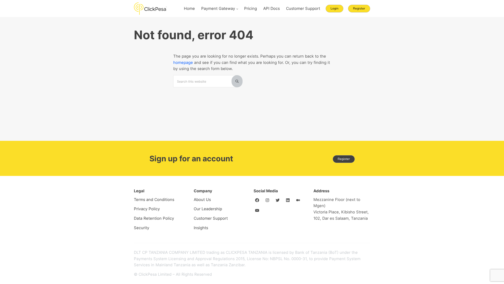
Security (141, 227)
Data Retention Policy (154, 218)
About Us (202, 199)
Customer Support (211, 218)
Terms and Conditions (154, 199)
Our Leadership (208, 208)
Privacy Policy (147, 208)
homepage (183, 62)
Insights (201, 227)
